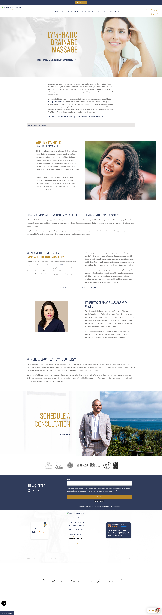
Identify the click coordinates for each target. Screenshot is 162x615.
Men (98, 11)
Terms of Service (113, 506)
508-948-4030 (109, 582)
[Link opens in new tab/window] (9, 9)
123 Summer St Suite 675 (77, 523)
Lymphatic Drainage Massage (65, 59)
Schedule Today (64, 434)
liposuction (53, 264)
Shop (110, 11)
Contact (116, 11)
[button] (3, 603)
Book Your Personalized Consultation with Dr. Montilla (80, 288)
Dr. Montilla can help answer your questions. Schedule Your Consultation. (75, 116)
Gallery (104, 11)
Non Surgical (48, 59)
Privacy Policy (105, 506)
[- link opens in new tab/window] (48, 465)
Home (57, 11)
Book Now (81, 2)
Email (68, 479)
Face (69, 11)
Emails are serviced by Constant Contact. (102, 491)
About (62, 11)
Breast (76, 11)
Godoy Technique (54, 101)
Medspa (90, 11)
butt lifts (61, 264)
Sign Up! (99, 497)
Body (83, 11)
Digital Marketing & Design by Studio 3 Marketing (45, 558)
